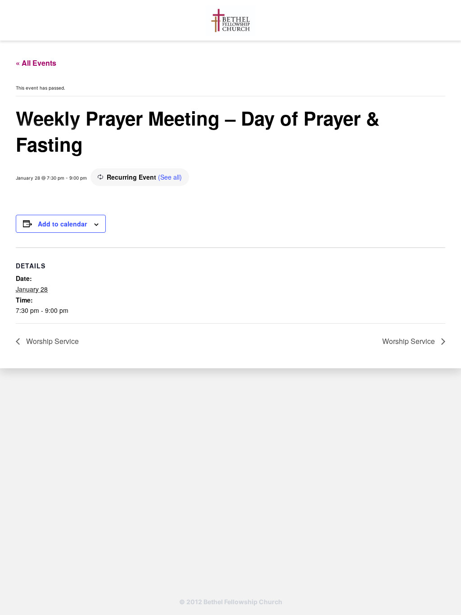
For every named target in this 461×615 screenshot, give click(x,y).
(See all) (170, 176)
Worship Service (51, 341)
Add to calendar (62, 223)
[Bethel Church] (230, 20)
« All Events (36, 63)
